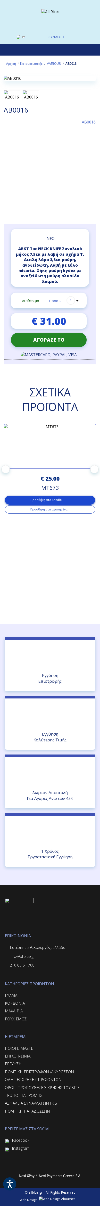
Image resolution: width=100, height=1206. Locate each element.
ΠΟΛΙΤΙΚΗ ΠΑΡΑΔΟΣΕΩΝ (27, 1111)
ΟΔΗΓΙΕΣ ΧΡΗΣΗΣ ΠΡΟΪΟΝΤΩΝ (33, 1079)
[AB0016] (50, 78)
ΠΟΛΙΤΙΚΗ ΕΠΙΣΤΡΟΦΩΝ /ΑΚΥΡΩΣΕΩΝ (39, 1072)
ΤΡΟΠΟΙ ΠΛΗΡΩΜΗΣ (23, 1095)
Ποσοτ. (55, 300)
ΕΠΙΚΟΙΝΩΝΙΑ (18, 1056)
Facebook (20, 1140)
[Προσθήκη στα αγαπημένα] (74, 213)
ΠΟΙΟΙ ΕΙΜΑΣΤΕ (19, 1048)
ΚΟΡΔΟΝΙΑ (15, 1003)
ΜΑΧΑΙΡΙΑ (14, 1011)
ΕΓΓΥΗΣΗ (13, 1064)
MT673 (50, 487)
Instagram (20, 1148)
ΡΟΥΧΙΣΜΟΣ (16, 1019)
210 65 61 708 (22, 965)
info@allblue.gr (22, 956)
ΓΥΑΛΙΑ (11, 995)
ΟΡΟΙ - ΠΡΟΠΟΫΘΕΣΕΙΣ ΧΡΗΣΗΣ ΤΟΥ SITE (42, 1087)
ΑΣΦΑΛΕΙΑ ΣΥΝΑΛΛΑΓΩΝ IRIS (31, 1103)
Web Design (29, 1200)
